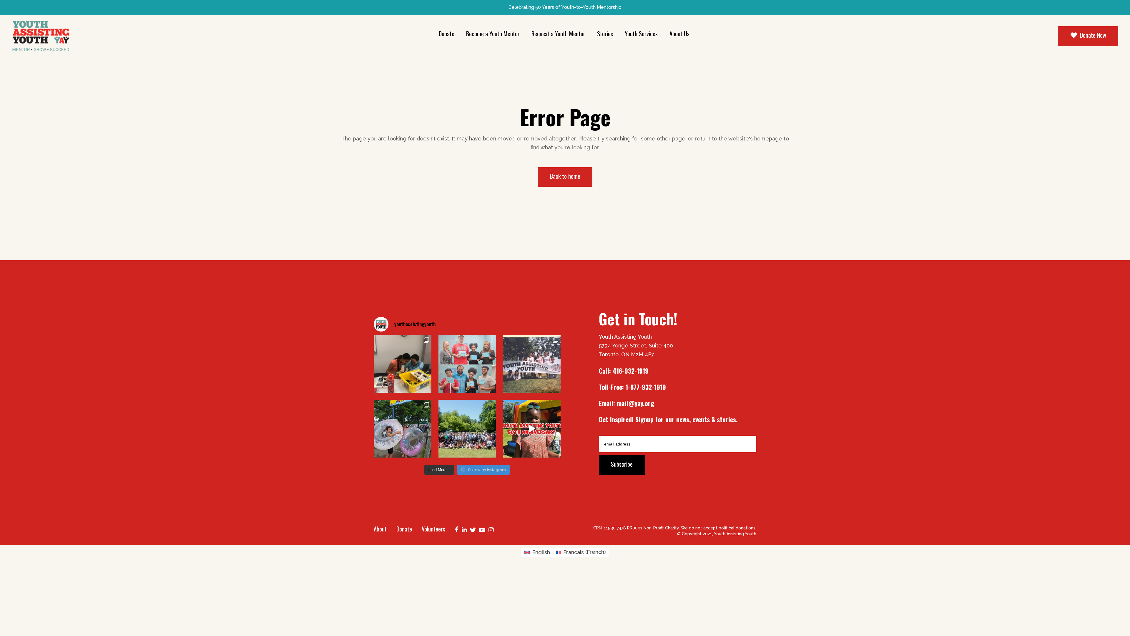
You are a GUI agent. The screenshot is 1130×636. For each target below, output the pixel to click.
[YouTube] (482, 529)
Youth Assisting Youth (735, 533)
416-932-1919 (631, 370)
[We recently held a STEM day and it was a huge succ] (402, 364)
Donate (404, 528)
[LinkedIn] (464, 529)
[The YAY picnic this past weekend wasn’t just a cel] (532, 429)
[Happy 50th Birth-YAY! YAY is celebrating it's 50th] (532, 364)
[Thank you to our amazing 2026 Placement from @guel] (467, 364)
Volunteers (433, 528)
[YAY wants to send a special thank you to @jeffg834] (467, 429)
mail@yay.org (635, 403)
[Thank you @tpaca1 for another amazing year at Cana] (402, 429)
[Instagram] (491, 529)
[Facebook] (457, 528)
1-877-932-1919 (646, 387)
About (380, 528)
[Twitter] (473, 529)
